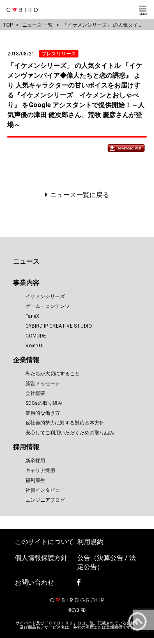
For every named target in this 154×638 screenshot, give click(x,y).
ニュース (26, 261)
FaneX (32, 316)
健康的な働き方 (42, 413)
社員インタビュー (45, 490)
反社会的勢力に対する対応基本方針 (64, 423)
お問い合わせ (34, 582)
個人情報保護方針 (41, 558)
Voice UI (34, 346)
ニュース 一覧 (37, 25)
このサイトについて (44, 542)
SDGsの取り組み (43, 403)
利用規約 (90, 542)
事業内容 (26, 283)
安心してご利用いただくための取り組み (69, 433)
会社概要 (35, 393)
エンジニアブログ (45, 500)
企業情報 (26, 360)
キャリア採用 (40, 470)
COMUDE (35, 336)
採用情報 (26, 447)
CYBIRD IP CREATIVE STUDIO (58, 326)
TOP (7, 25)
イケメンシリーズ (45, 296)
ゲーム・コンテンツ (47, 306)
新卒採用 (35, 461)
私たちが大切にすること (52, 373)
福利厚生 (35, 480)
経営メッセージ (42, 383)
